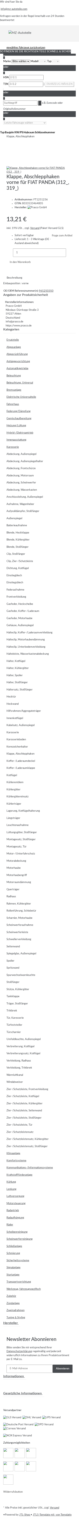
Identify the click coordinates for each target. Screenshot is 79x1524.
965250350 (46, 291)
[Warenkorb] (73, 32)
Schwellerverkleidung (18, 939)
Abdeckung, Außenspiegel (21, 454)
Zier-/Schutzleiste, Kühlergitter (24, 1103)
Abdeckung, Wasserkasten (21, 490)
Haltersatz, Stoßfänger (19, 689)
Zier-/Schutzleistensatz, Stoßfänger (27, 1146)
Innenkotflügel (14, 718)
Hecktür (11, 696)
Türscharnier (13, 1032)
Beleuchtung (13, 375)
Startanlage (12, 1275)
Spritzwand (12, 968)
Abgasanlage (13, 347)
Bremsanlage (13, 390)
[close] (9, 154)
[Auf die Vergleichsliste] (9, 162)
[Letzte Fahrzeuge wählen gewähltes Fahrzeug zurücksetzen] (24, 123)
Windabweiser (14, 1082)
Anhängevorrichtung (18, 361)
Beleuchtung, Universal (19, 383)
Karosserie (12, 447)
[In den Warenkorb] (9, 147)
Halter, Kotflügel (15, 661)
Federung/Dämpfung (18, 411)
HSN (6, 77)
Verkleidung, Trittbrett (19, 1068)
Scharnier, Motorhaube (19, 918)
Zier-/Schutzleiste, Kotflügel (22, 1096)
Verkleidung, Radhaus (18, 1060)
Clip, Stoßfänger (15, 554)
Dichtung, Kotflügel (17, 568)
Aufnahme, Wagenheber (20, 504)
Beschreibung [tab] (14, 278)
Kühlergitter (13, 789)
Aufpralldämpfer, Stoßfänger (22, 511)
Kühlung (11, 1182)
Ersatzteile (12, 340)
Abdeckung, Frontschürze (21, 468)
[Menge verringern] (9, 252)
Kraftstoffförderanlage (19, 1175)
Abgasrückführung (17, 354)
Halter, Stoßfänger (17, 682)
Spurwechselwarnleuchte (20, 975)
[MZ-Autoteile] (20, 33)
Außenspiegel (14, 518)
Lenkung (11, 1189)
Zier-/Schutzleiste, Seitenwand (24, 1110)
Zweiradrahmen (15, 1310)
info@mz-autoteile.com (14, 9)
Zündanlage (13, 1303)
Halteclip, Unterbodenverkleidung (25, 647)
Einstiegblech (14, 575)
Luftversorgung (15, 1196)
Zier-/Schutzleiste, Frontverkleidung (27, 1089)
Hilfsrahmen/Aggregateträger (23, 711)
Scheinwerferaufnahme (19, 925)
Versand (35, 228)
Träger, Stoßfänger (17, 1003)
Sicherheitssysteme (17, 1260)
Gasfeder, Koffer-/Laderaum (22, 611)
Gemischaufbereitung (18, 418)
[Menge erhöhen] (69, 252)
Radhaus (11, 896)
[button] (39, 340)
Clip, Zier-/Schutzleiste (19, 561)
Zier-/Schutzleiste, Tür (19, 1125)
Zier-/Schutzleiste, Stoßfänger (24, 1118)
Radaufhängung (15, 1217)
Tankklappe (12, 996)
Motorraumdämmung (18, 882)
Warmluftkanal (14, 1075)
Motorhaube (13, 868)
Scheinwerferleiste (17, 932)
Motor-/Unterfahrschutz (20, 853)
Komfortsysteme (16, 1160)
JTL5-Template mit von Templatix (52, 1515)
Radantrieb (12, 1210)
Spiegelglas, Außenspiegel (21, 953)
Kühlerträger (13, 804)
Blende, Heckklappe (17, 532)
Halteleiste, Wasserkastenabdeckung (27, 654)
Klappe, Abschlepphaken (20, 754)
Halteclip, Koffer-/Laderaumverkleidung (29, 632)
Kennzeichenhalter (17, 747)
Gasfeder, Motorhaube (19, 618)
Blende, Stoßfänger (17, 547)
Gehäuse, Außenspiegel (20, 625)
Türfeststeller (14, 1025)
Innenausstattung (16, 440)
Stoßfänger (12, 982)
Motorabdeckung (16, 861)
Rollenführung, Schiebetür (21, 911)
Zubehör (11, 1296)
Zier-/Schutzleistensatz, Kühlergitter (27, 1139)
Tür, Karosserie (15, 1018)
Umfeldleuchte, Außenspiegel (23, 1039)
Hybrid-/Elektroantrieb (19, 433)
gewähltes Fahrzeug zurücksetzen (25, 47)
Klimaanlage (13, 1153)
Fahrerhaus (12, 404)
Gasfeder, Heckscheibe (19, 604)
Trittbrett (11, 1010)
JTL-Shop (25, 1515)
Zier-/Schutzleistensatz (19, 1132)
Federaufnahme (15, 590)
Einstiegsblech (14, 582)
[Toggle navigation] (6, 32)
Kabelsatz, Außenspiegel (20, 725)
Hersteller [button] (11, 1323)
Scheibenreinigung (17, 1232)
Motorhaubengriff (16, 875)
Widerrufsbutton (13, 1492)
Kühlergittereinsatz (17, 796)
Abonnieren (62, 1368)
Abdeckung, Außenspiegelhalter (24, 461)
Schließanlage (14, 1246)
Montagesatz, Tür (16, 846)
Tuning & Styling (15, 1317)
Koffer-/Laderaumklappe (20, 768)
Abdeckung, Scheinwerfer (21, 482)
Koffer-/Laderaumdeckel (20, 761)
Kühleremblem (14, 782)
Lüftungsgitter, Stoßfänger (21, 832)
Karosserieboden (16, 739)
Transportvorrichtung (18, 1282)
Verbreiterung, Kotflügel (20, 1046)
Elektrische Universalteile (21, 397)
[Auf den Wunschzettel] (17, 162)
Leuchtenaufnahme (17, 825)
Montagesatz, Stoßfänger (21, 839)
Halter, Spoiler (14, 675)
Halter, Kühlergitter (17, 668)
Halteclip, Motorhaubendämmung (25, 639)
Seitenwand (13, 946)
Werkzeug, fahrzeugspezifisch (23, 1289)
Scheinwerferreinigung (19, 1239)
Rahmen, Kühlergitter (18, 904)
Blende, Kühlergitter (18, 539)
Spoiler (10, 961)
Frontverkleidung (16, 597)
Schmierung (13, 1253)
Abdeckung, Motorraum (20, 475)
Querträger (12, 889)
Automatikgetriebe (17, 368)
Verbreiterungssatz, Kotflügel (23, 1053)
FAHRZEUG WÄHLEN (60, 84)
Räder (9, 1225)
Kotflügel (11, 775)
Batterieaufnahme (16, 525)
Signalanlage (13, 1267)
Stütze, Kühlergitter (17, 989)
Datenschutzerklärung (19, 1351)
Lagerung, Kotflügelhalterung (23, 811)
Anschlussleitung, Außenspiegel (24, 497)
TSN (6, 84)
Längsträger (13, 818)
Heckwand (12, 704)
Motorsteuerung (16, 1203)
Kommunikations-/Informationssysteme (29, 1167)
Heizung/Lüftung (16, 425)
